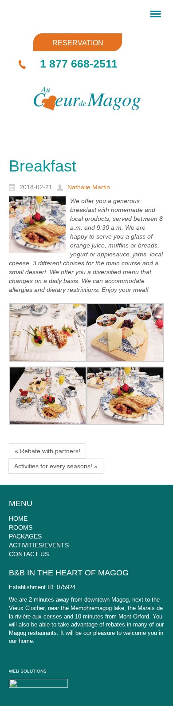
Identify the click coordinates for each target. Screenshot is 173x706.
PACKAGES (25, 536)
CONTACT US (29, 554)
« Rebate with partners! (47, 451)
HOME (18, 518)
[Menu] (156, 13)
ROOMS (20, 527)
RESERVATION (77, 43)
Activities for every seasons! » (56, 466)
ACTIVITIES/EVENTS (39, 545)
